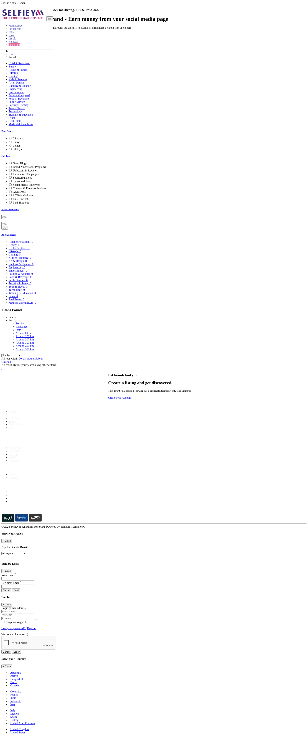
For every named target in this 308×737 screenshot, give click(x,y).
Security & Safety (19, 104)
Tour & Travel (17, 108)
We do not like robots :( (14, 634)
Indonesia (15, 701)
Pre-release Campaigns (25, 174)
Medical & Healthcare (21, 124)
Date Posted (7, 131)
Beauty (13, 66)
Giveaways (19, 191)
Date (18, 329)
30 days (17, 149)
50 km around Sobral (31, 358)
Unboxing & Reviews (25, 170)
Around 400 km (25, 345)
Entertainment (16, 92)
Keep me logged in (16, 622)
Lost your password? (13, 628)
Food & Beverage (19, 98)
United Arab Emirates (22, 723)
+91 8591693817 (28, 441)
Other (12, 117)
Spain (13, 716)
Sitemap (13, 454)
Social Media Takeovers (26, 184)
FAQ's (12, 457)
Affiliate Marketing (23, 195)
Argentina (15, 672)
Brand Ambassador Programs (29, 166)
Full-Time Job (21, 198)
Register (13, 41)
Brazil (12, 54)
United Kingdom (19, 729)
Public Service (17, 101)
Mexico (14, 713)
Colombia (15, 691)
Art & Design (16, 82)
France (14, 694)
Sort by (20, 323)
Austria (14, 675)
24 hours (18, 138)
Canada (14, 685)
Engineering (15, 88)
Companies (15, 450)
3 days (16, 142)
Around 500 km (25, 349)
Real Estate (15, 121)
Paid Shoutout (21, 202)
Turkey (14, 720)
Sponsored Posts (22, 181)
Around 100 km (25, 336)
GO (4, 227)
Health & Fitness (18, 69)
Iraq (12, 704)
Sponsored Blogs (22, 177)
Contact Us (15, 447)
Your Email (8, 575)
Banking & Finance (20, 85)
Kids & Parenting (18, 79)
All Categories (8, 234)
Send (16, 590)
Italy (12, 710)
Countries (14, 460)
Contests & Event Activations (29, 188)
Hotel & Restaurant (19, 63)
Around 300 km (25, 342)
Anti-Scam (15, 418)
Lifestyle (13, 72)
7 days (16, 145)
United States (17, 732)
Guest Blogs (20, 163)
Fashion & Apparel (19, 95)
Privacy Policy (17, 424)
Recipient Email (11, 582)
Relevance (21, 326)
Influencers (15, 28)
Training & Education (21, 114)
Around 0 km (23, 333)
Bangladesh (17, 679)
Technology (15, 111)
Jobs (11, 31)
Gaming (13, 76)
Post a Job (14, 44)
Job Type (6, 156)
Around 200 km (25, 339)
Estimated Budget (10, 209)
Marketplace (15, 25)
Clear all (6, 361)
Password (6, 614)
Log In (12, 38)
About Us (14, 411)
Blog (11, 35)
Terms (12, 421)
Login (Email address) (13, 608)
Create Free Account (119, 397)
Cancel (6, 590)
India (13, 697)
